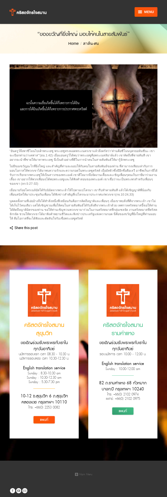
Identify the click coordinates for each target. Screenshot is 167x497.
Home (73, 43)
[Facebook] (42, 228)
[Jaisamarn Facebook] (12, 490)
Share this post (26, 228)
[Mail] (24, 490)
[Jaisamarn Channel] (18, 490)
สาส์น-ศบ (91, 43)
